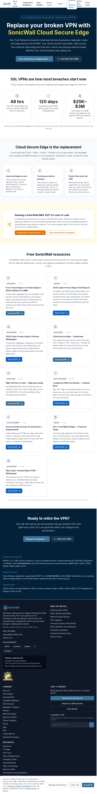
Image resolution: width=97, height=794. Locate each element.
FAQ (4, 730)
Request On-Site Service (72, 698)
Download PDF (14, 313)
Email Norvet (72, 709)
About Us (6, 690)
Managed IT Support (11, 707)
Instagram (7, 651)
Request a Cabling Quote (72, 703)
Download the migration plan (29, 233)
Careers (6, 710)
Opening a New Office (59, 610)
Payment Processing (11, 737)
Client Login (87, 4)
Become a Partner (10, 717)
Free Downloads (9, 763)
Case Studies (39, 4)
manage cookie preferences (19, 786)
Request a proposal (35, 539)
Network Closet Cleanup (59, 617)
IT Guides (6, 749)
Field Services (8, 704)
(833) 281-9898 (79, 3)
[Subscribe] (91, 724)
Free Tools (7, 753)
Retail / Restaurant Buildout (60, 613)
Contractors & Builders (28, 4)
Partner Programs (9, 720)
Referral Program (9, 714)
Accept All (88, 785)
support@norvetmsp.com (12, 634)
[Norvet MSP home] (7, 4)
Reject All (75, 785)
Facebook (16, 646)
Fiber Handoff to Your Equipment (63, 627)
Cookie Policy (31, 788)
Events (5, 724)
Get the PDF (60, 313)
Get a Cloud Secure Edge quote (33, 59)
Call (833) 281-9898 (69, 59)
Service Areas (49, 4)
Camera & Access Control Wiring (63, 623)
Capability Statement (11, 700)
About (60, 4)
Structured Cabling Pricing (60, 633)
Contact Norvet (9, 734)
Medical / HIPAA (9, 769)
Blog (4, 727)
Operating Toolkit (9, 759)
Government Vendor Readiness (15, 773)
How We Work (8, 697)
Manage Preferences (57, 785)
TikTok (6, 646)
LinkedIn (27, 646)
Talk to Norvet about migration (62, 233)
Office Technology (10, 766)
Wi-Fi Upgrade (56, 620)
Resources (7, 746)
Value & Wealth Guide (11, 756)
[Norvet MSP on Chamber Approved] (8, 676)
